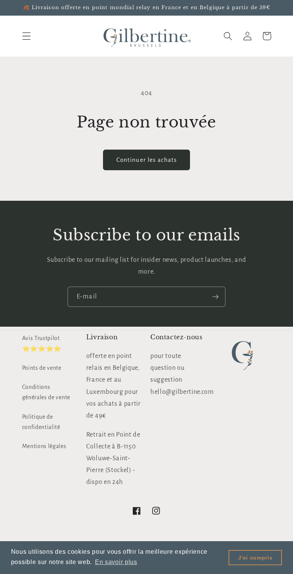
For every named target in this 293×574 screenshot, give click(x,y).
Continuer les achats (146, 159)
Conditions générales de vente (46, 392)
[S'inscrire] (215, 297)
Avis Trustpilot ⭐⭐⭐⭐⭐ (41, 343)
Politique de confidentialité (41, 422)
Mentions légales (44, 446)
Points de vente (41, 368)
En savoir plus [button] (116, 562)
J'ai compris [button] (255, 558)
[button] (26, 36)
